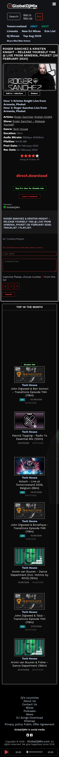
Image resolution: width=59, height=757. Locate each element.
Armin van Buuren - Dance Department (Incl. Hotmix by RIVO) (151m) (29, 575)
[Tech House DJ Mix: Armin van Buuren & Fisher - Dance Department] (29, 647)
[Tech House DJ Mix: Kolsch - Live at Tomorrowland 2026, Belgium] (29, 465)
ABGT (34, 26)
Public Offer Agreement (39, 724)
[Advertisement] (30, 166)
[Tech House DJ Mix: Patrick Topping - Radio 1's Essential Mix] (29, 420)
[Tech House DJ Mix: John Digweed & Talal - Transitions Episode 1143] (29, 601)
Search (13, 16)
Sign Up (27, 18)
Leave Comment (30, 196)
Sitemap (29, 721)
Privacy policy (14, 724)
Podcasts (30, 711)
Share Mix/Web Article (18, 41)
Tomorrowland (16, 26)
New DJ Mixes (31, 31)
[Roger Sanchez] (29, 76)
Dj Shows (13, 36)
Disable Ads (29, 364)
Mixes (29, 707)
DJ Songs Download (29, 717)
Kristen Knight (43, 116)
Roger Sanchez (23, 116)
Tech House (20, 129)
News (29, 714)
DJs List (50, 31)
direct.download (31, 175)
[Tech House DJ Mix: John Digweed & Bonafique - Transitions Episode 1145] (29, 510)
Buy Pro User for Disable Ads (29, 188)
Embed (34, 93)
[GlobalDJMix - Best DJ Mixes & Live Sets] (19, 5)
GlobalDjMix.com (38, 741)
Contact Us (29, 704)
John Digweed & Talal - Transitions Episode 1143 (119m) (29, 619)
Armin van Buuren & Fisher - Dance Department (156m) (29, 664)
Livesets (12, 31)
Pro (39, 16)
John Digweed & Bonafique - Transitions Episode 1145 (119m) (29, 528)
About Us (29, 701)
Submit (8, 294)
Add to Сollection (14, 93)
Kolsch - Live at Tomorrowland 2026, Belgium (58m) (29, 485)
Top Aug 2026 (32, 36)
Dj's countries (30, 697)
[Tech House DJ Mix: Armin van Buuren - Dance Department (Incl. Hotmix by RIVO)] (29, 556)
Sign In (27, 14)
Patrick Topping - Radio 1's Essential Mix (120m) (29, 437)
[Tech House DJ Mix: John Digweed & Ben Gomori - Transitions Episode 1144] (29, 374)
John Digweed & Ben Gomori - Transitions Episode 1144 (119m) (29, 392)
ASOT (45, 26)
